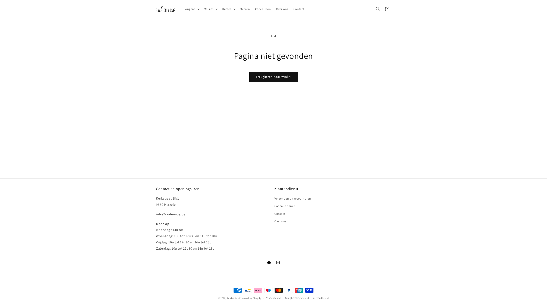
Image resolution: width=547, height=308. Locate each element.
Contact (279, 214)
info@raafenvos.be (170, 214)
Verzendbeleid (321, 297)
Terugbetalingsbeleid (297, 297)
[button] (191, 8)
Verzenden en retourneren (292, 198)
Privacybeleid (273, 297)
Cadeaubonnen (285, 206)
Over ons (280, 221)
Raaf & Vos (233, 298)
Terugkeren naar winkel (273, 77)
